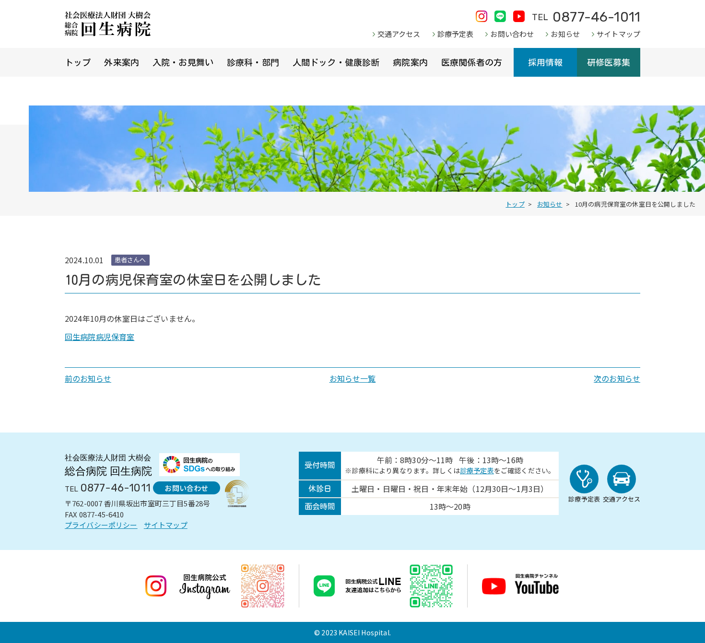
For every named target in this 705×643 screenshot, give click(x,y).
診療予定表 (455, 34)
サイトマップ (618, 34)
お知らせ (565, 34)
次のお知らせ (617, 378)
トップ (78, 62)
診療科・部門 (253, 62)
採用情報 (545, 62)
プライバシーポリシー (101, 525)
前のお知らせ (88, 378)
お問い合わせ (512, 34)
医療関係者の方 (471, 62)
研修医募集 (609, 62)
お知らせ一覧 (352, 378)
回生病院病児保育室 (99, 336)
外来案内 (121, 62)
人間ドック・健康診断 (336, 62)
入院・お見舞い (183, 62)
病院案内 (410, 62)
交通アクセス (399, 34)
